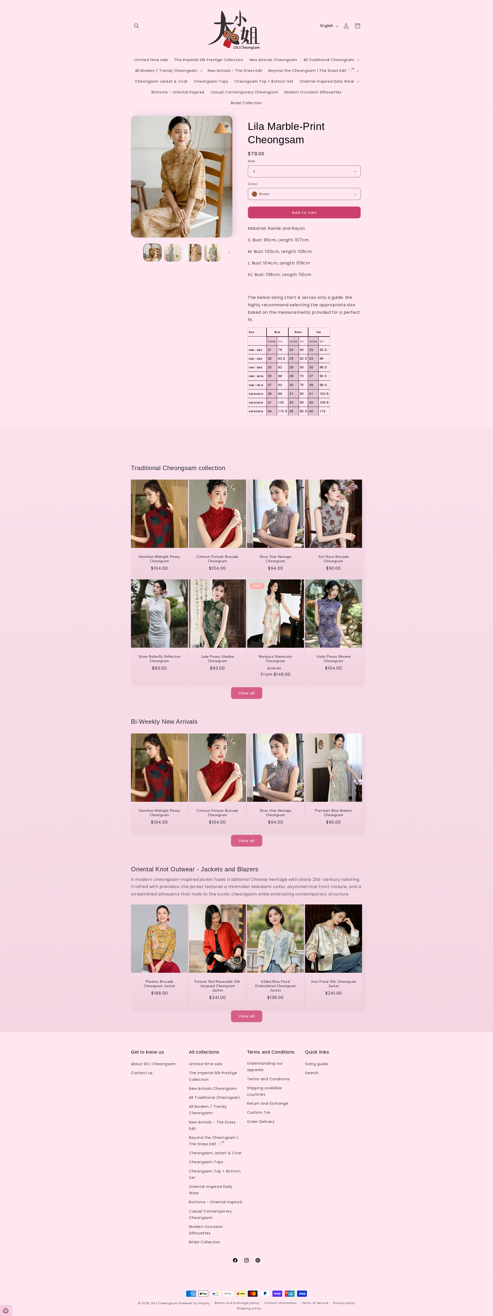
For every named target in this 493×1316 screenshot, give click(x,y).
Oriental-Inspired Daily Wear (210, 1190)
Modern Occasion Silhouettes (206, 1230)
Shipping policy (249, 1308)
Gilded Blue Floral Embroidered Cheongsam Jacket (275, 986)
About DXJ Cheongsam (153, 1063)
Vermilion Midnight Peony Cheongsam (159, 559)
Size (251, 161)
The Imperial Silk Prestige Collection (213, 1076)
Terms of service (314, 1303)
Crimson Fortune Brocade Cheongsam (217, 559)
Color (253, 184)
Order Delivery (260, 1121)
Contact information (280, 1303)
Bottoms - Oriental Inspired (215, 1202)
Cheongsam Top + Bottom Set (215, 1174)
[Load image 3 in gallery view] (193, 253)
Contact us (142, 1072)
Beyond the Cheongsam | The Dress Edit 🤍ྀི (213, 1141)
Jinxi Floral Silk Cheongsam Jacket (333, 984)
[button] (136, 26)
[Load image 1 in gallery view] (152, 253)
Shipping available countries (264, 1091)
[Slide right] (229, 252)
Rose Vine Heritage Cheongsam (275, 559)
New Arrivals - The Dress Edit (212, 1125)
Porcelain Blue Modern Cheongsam (333, 813)
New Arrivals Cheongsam (213, 1088)
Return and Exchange (267, 1103)
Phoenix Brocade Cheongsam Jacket (159, 984)
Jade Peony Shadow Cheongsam (217, 659)
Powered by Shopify (194, 1303)
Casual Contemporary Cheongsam (210, 1214)
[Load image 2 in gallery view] (173, 253)
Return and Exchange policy (237, 1303)
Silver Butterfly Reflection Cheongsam (159, 659)
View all (247, 693)
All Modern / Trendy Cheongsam (208, 1109)
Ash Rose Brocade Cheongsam (333, 559)
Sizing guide (316, 1063)
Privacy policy (344, 1303)
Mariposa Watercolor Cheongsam (275, 659)
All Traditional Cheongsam (214, 1097)
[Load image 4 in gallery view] (213, 253)
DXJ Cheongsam (164, 1303)
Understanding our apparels (265, 1066)
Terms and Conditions (268, 1079)
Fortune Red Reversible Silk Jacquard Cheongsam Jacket (217, 986)
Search (312, 1072)
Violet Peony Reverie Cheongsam (333, 659)
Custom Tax (259, 1112)
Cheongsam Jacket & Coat (215, 1153)
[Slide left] (136, 252)
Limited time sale (205, 1063)
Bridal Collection (204, 1242)
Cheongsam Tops (206, 1162)
